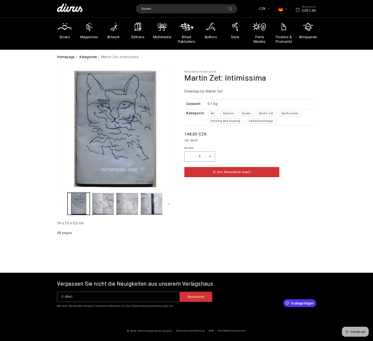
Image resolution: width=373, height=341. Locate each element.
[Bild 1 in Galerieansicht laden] (79, 204)
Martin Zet (266, 113)
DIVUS (141, 331)
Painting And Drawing (225, 121)
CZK (264, 9)
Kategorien (88, 57)
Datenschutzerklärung (190, 330)
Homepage (66, 57)
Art (213, 113)
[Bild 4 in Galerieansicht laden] (152, 204)
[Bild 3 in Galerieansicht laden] (127, 204)
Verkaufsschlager (261, 121)
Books (246, 113)
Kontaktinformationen (232, 330)
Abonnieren (195, 297)
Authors (228, 113)
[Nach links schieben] (61, 204)
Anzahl (188, 148)
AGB (211, 330)
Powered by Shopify (159, 331)
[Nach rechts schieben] (169, 204)
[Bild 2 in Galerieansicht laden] (103, 204)
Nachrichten (290, 113)
